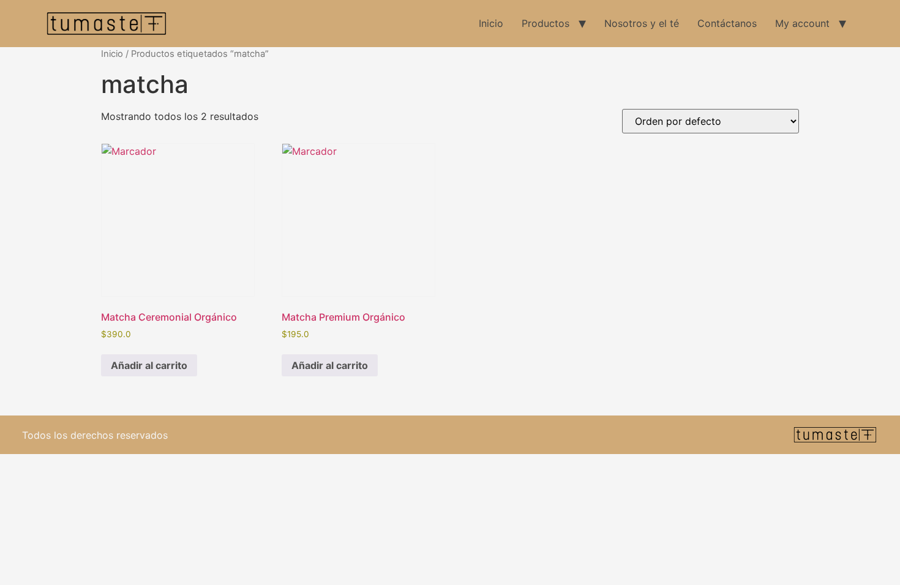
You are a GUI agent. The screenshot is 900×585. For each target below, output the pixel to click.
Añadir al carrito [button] (149, 365)
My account (802, 23)
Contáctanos (727, 23)
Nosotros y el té (641, 23)
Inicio (491, 23)
